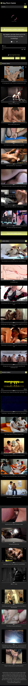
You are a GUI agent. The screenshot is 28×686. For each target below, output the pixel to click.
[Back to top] (24, 682)
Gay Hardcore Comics (8, 58)
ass (18, 58)
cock (24, 58)
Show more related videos (14, 233)
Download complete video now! (15, 29)
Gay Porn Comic (9, 3)
